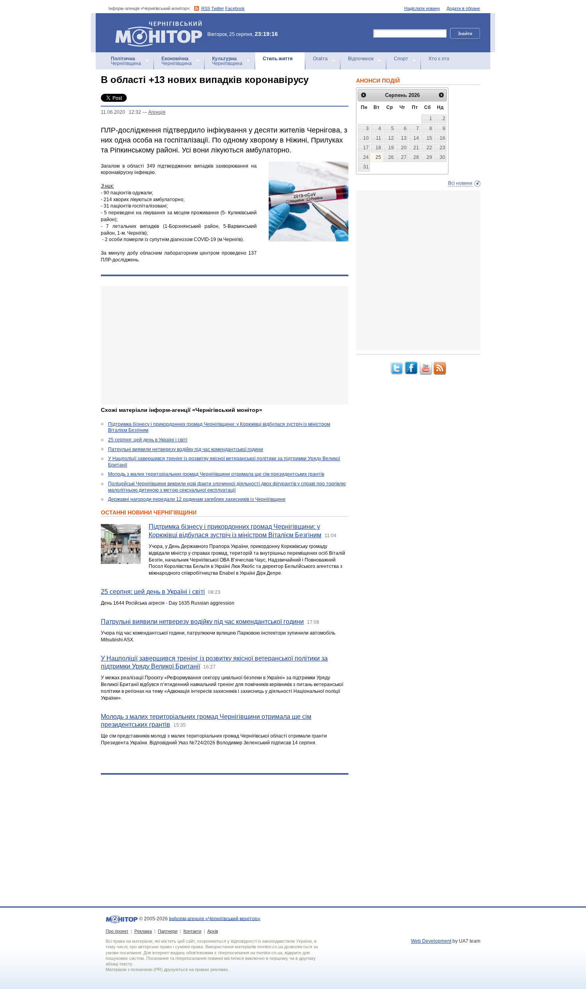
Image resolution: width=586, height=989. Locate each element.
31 (366, 167)
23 (442, 147)
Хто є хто (439, 58)
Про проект (117, 931)
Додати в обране (463, 8)
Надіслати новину (422, 8)
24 (366, 157)
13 (404, 138)
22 (429, 147)
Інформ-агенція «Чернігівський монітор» (155, 23)
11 (378, 138)
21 (416, 147)
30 (442, 157)
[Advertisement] (224, 345)
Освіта (320, 58)
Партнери (167, 931)
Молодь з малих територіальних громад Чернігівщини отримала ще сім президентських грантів (216, 474)
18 (378, 147)
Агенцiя (156, 112)
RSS (205, 8)
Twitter (217, 8)
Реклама (143, 931)
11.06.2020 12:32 (121, 112)
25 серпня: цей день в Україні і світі (147, 440)
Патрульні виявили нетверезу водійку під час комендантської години (185, 449)
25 (378, 157)
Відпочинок (361, 58)
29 (429, 157)
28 (416, 157)
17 (366, 147)
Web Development (431, 941)
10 (366, 138)
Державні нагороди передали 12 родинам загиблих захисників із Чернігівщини (196, 499)
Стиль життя (278, 58)
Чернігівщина (126, 61)
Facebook (235, 8)
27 (404, 157)
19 (391, 147)
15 (429, 138)
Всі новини (460, 183)
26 (391, 157)
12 (391, 138)
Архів (212, 931)
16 (442, 138)
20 (404, 147)
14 (416, 138)
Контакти (192, 931)
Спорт (401, 58)
